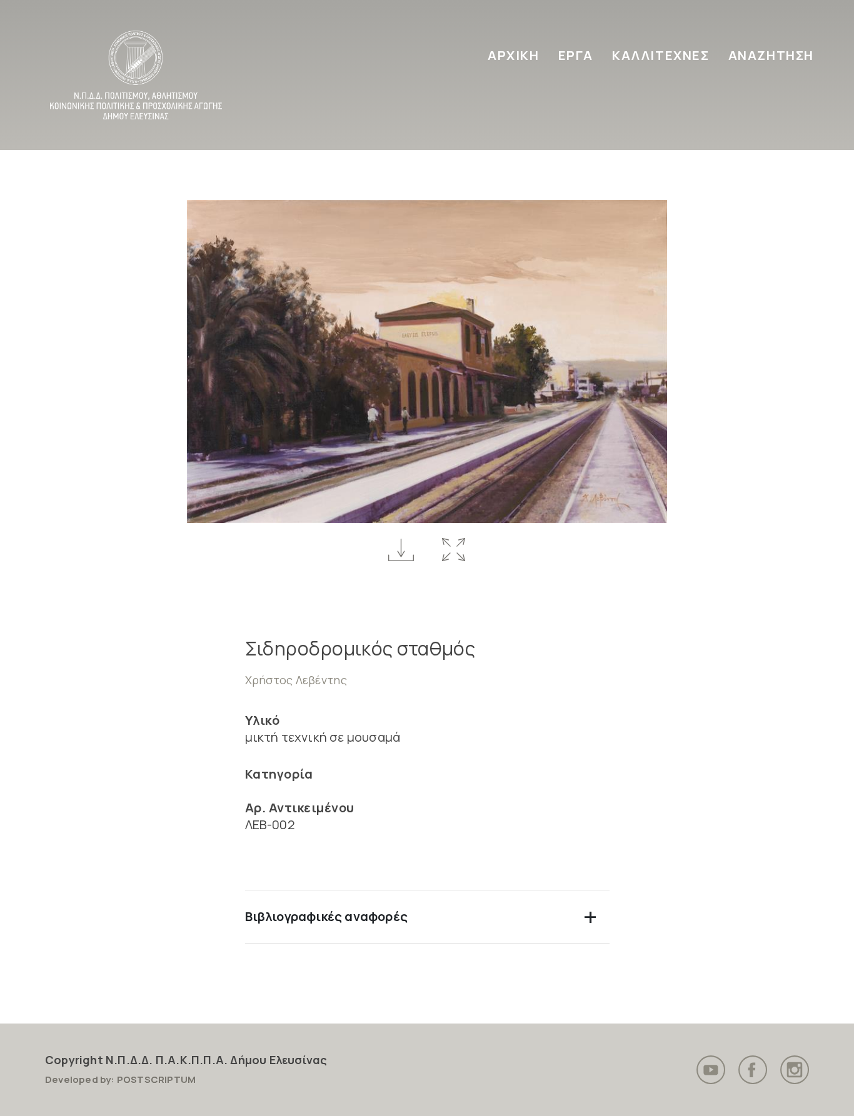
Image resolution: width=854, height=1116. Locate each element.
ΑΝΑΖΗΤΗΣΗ (771, 55)
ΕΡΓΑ (575, 55)
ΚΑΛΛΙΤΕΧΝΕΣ (661, 55)
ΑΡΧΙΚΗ (514, 55)
